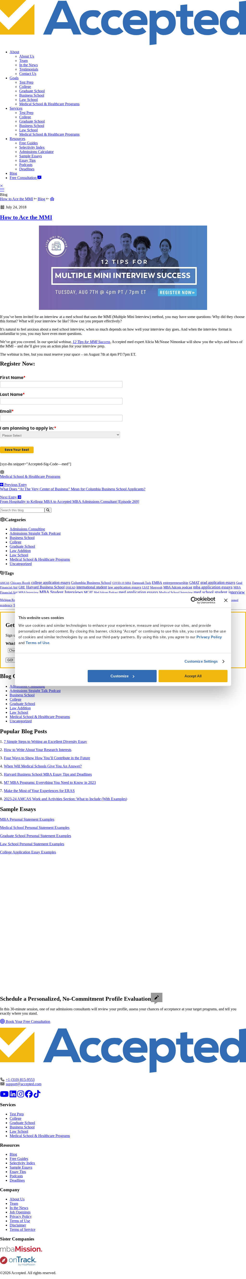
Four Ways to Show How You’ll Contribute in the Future (47, 758)
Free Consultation (23, 178)
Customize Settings (201, 661)
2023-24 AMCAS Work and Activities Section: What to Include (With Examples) (65, 799)
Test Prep (26, 82)
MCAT (88, 592)
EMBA (157, 583)
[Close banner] (226, 600)
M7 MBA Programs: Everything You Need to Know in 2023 (50, 782)
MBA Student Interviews (61, 592)
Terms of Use (20, 1221)
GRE (21, 587)
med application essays (138, 592)
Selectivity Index (32, 147)
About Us (26, 56)
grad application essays (217, 582)
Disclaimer (18, 1225)
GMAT (194, 583)
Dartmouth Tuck (141, 583)
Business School (31, 95)
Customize (120, 676)
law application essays (124, 587)
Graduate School (32, 91)
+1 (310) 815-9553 (20, 1080)
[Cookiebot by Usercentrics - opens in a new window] (194, 600)
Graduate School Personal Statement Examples (35, 836)
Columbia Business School (91, 583)
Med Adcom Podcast (106, 592)
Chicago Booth (20, 583)
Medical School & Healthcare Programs (49, 104)
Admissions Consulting (27, 529)
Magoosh (156, 587)
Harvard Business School (45, 587)
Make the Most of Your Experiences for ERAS (39, 791)
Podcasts (25, 165)
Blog (13, 173)
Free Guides (28, 143)
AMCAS (4, 582)
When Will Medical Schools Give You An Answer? (43, 766)
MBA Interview (28, 592)
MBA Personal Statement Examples (27, 819)
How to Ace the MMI (16, 199)
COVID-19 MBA (121, 582)
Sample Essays (30, 156)
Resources (17, 139)
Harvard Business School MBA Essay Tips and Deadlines (48, 774)
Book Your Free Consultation (27, 1021)
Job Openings (20, 1212)
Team (23, 61)
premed (234, 600)
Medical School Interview (176, 592)
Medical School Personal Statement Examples (34, 828)
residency (6, 605)
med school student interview (219, 592)
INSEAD (70, 587)
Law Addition (20, 551)
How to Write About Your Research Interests (37, 750)
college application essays (50, 582)
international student (91, 587)
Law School (28, 100)
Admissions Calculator (36, 152)
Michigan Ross (8, 600)
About (14, 52)
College (25, 87)
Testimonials (28, 69)
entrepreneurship (175, 583)
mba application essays (213, 587)
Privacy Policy (21, 1216)
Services (16, 108)
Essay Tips (27, 160)
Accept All (193, 676)
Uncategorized (21, 564)
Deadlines (26, 169)
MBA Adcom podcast (177, 587)
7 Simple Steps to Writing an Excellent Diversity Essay (45, 741)
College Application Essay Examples (28, 852)
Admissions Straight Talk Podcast (35, 533)
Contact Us (27, 74)
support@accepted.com (23, 1084)
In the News (28, 65)
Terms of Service (22, 1229)
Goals (14, 78)
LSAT (145, 587)
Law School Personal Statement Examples (32, 844)
